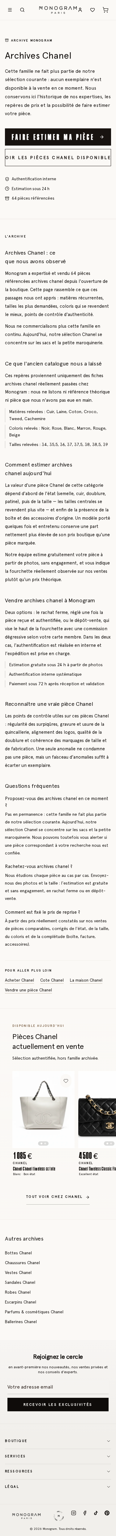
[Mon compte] (80, 10)
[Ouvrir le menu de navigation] (10, 10)
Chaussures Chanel (22, 1262)
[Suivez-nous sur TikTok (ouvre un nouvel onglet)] (96, 1516)
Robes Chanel (18, 1292)
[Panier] (105, 10)
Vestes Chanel (18, 1272)
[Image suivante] (64, 1109)
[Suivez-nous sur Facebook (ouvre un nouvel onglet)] (84, 1516)
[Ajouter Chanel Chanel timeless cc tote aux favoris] (65, 1081)
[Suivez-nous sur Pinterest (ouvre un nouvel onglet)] (107, 1516)
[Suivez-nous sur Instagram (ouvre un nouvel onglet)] (73, 1516)
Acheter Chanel (19, 980)
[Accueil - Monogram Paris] (58, 10)
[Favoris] (92, 10)
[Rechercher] (22, 10)
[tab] (41, 1143)
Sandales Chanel (20, 1282)
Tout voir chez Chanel (54, 1197)
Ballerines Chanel (21, 1321)
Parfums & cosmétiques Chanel (34, 1311)
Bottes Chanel (18, 1252)
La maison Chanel (86, 980)
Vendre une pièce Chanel (28, 989)
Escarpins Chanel (20, 1302)
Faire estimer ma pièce (53, 136)
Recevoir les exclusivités (58, 1404)
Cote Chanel (52, 980)
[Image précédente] (22, 1109)
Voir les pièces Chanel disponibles (58, 157)
